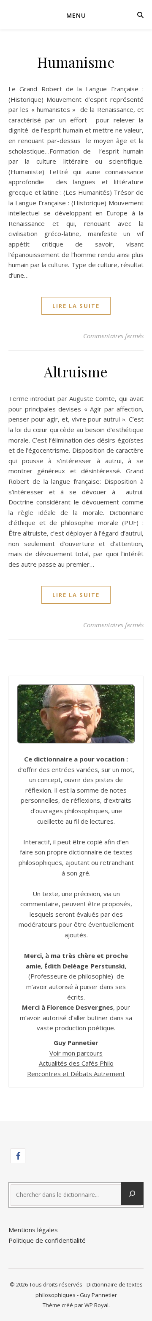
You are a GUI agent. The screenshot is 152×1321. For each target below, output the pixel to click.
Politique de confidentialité (47, 1240)
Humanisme (76, 62)
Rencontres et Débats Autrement (76, 1073)
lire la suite (76, 306)
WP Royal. (97, 1305)
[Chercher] (132, 1193)
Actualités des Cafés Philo (76, 1063)
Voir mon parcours (76, 1053)
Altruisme (76, 371)
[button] (18, 1156)
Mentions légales (33, 1230)
